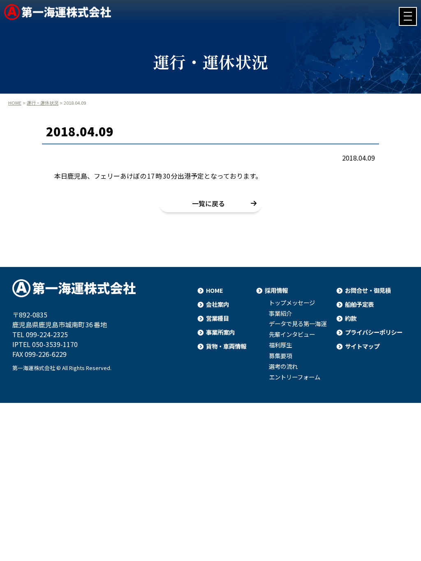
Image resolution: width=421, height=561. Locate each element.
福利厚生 (280, 345)
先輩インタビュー (292, 334)
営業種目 (217, 318)
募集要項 (280, 355)
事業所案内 (220, 332)
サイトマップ (362, 346)
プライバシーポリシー (373, 332)
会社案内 (217, 304)
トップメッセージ (292, 302)
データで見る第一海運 (297, 323)
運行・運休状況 (42, 102)
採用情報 (276, 290)
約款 (350, 318)
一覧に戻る (208, 203)
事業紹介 (280, 313)
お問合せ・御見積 (368, 290)
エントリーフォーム (294, 377)
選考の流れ (283, 366)
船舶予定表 (359, 304)
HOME (14, 102)
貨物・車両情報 (226, 346)
